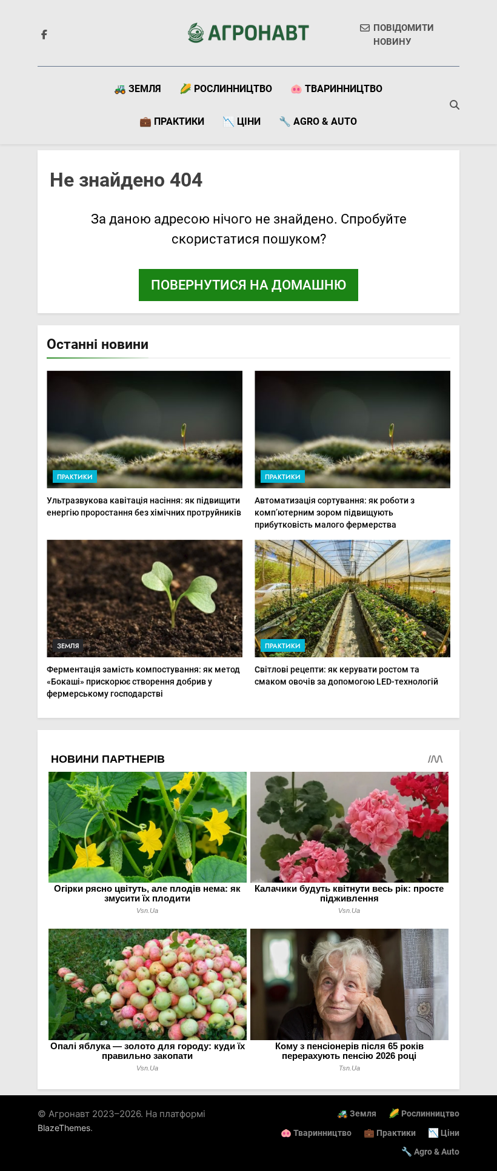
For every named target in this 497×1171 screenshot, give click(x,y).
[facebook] (44, 35)
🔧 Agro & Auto (318, 121)
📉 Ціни (241, 121)
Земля (68, 646)
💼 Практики (171, 121)
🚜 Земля (137, 89)
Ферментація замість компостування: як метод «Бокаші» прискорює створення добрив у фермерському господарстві (143, 681)
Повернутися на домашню (248, 285)
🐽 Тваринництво (336, 89)
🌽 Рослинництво (225, 89)
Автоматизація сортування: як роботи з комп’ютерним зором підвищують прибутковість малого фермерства (335, 512)
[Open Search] (454, 105)
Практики (75, 477)
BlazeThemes (64, 1128)
